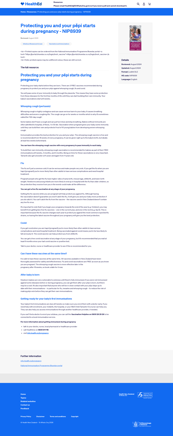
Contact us (25, 405)
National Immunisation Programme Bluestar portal (41, 365)
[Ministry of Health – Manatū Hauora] (145, 398)
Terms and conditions (58, 416)
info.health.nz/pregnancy (38, 333)
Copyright (74, 416)
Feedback (25, 408)
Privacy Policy (26, 416)
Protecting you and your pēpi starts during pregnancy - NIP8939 (64, 12)
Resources (31, 12)
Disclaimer (40, 416)
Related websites (28, 401)
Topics (23, 398)
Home (23, 12)
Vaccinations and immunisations (59, 44)
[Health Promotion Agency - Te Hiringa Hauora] (126, 396)
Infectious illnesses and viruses (32, 44)
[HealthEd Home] (31, 4)
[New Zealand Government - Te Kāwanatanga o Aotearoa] (141, 427)
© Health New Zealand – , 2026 (37, 422)
